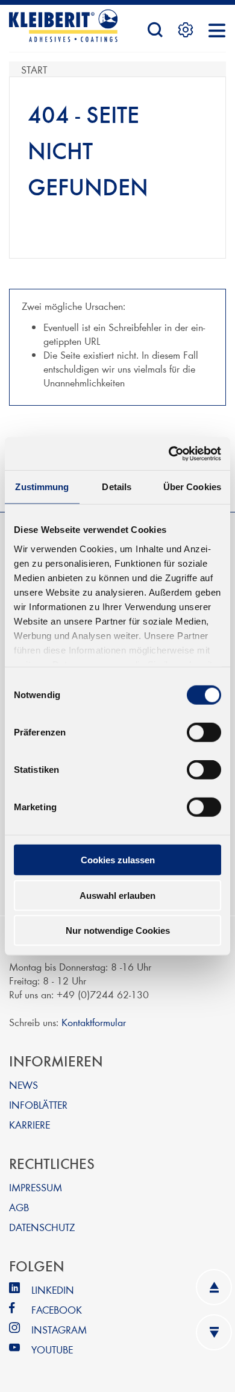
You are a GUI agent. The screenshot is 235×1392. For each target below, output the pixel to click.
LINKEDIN (52, 1289)
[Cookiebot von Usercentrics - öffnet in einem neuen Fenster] (169, 453)
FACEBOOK (56, 1309)
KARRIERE (29, 1124)
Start (34, 69)
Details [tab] (116, 487)
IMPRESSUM (35, 1187)
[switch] (204, 732)
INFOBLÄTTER (38, 1104)
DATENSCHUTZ (42, 1226)
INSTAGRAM (59, 1329)
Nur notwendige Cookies (118, 930)
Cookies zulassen (118, 860)
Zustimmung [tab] (42, 487)
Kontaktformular (93, 1021)
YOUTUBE (52, 1349)
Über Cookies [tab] (192, 487)
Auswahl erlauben (117, 895)
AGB (19, 1207)
